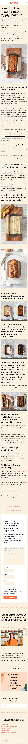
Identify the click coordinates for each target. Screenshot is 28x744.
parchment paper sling (11, 496)
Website (6, 581)
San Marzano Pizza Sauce (8, 732)
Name (6, 568)
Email (6, 574)
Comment (7, 546)
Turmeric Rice (5, 730)
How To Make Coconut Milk (9, 726)
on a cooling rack (19, 471)
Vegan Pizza (4, 724)
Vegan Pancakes (6, 728)
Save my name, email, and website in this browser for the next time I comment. (13, 591)
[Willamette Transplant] (14, 5)
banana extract (13, 491)
